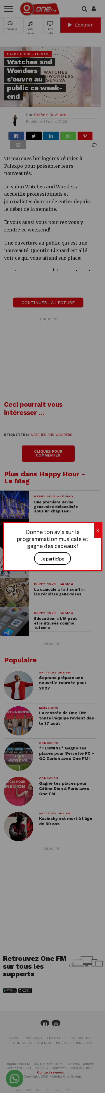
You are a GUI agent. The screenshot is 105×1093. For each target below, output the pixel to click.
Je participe (52, 558)
